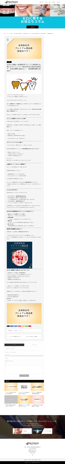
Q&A (49, 2)
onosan (12, 330)
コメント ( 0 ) (14, 344)
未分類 (16, 330)
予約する (58, 2)
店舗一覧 (53, 2)
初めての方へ (42, 2)
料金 (46, 2)
